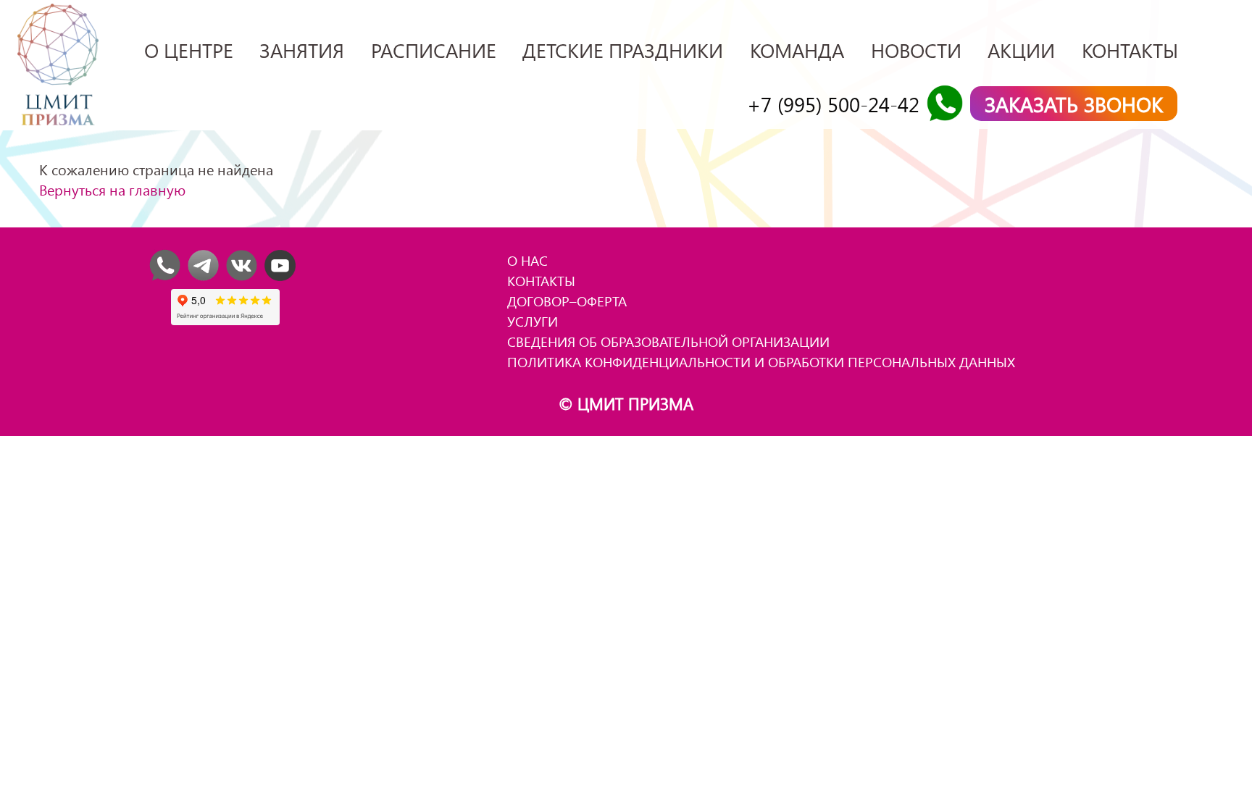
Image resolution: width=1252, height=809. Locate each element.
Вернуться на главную (112, 189)
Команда (797, 49)
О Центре (188, 49)
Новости (916, 49)
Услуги (532, 321)
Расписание (433, 49)
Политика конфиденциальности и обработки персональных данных (761, 362)
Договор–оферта (567, 301)
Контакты (1130, 49)
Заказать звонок (1074, 103)
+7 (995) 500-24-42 (833, 103)
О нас (527, 260)
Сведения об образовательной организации (668, 341)
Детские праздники (622, 49)
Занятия (301, 49)
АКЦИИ (1021, 49)
